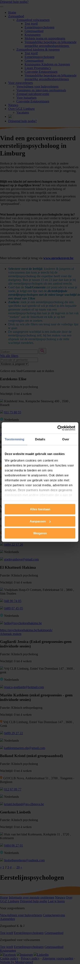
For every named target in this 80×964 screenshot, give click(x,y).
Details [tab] (40, 439)
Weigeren (40, 533)
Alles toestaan (40, 509)
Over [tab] (65, 439)
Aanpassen (38, 521)
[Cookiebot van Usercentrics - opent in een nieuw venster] (57, 428)
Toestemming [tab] (14, 439)
